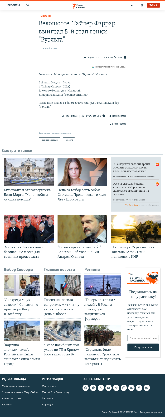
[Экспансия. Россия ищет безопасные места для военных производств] (29, 229)
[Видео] (132, 5)
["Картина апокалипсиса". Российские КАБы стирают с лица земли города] (22, 331)
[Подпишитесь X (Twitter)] (101, 388)
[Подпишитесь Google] (85, 388)
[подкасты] (142, 5)
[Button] (91, 58)
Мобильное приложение (16, 386)
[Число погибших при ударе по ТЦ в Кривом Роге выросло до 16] (62, 331)
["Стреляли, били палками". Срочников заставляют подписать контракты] (102, 335)
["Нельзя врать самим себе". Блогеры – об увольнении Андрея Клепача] (82, 229)
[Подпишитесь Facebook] (93, 388)
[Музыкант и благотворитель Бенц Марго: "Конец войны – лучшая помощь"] (29, 172)
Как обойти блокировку (55, 392)
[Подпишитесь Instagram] (124, 388)
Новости (45, 16)
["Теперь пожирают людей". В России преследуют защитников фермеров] (102, 285)
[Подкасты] (139, 388)
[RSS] (131, 388)
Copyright (47, 404)
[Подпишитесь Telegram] (116, 388)
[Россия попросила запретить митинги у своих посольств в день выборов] (62, 285)
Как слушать (49, 386)
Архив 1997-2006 (11, 398)
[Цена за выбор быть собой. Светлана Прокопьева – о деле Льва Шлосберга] (82, 172)
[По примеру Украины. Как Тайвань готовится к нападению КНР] (136, 229)
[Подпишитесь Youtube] (108, 388)
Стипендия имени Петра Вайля (20, 392)
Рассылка (47, 398)
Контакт (6, 404)
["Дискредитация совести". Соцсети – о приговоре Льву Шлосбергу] (22, 285)
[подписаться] (147, 388)
